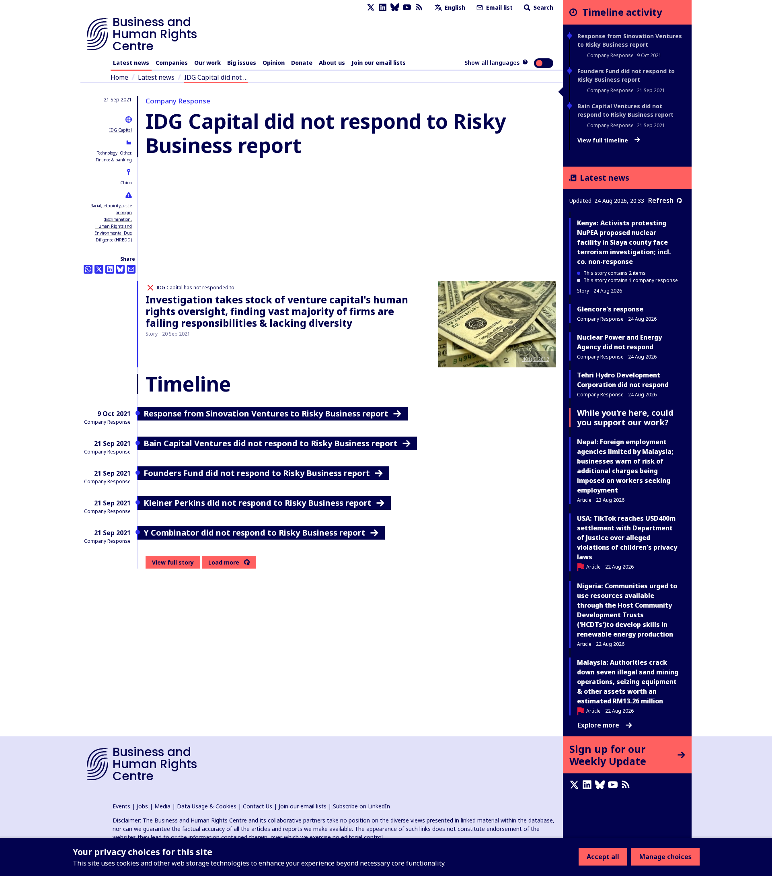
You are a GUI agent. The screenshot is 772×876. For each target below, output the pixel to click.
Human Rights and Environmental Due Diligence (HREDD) (113, 233)
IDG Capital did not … (216, 77)
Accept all (603, 856)
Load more (223, 562)
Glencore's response (610, 309)
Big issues (241, 62)
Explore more (598, 725)
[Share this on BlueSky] (120, 269)
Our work (207, 62)
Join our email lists (378, 62)
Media (162, 806)
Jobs (142, 806)
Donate (301, 62)
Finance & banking (114, 160)
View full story (173, 562)
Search (542, 7)
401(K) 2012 (535, 359)
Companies (172, 62)
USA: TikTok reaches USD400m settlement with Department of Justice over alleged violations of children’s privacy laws (627, 537)
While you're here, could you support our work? (625, 417)
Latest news (131, 62)
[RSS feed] (419, 7)
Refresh (660, 200)
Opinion (274, 62)
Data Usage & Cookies (206, 806)
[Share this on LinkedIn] (109, 269)
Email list (499, 7)
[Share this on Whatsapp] (88, 269)
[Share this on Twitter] (98, 269)
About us (332, 62)
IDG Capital (120, 130)
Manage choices (665, 856)
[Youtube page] (407, 7)
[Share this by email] (131, 269)
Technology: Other (114, 153)
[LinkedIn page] (383, 7)
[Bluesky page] (395, 7)
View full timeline (603, 140)
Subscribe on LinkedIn (361, 806)
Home (119, 77)
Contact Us (257, 806)
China (126, 183)
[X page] (371, 7)
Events (121, 806)
